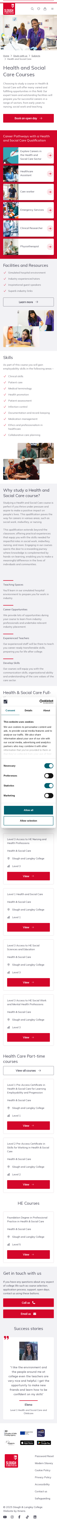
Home (6, 55)
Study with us (20, 55)
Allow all (28, 810)
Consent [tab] (10, 710)
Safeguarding (42, 1498)
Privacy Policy (43, 1477)
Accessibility (42, 1484)
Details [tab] (28, 710)
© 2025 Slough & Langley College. (23, 1507)
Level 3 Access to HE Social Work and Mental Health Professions (26, 1019)
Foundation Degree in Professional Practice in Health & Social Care (27, 1236)
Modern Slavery (44, 1463)
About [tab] (46, 710)
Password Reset (44, 1456)
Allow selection (28, 820)
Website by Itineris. (14, 1511)
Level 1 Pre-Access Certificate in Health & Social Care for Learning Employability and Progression (26, 1105)
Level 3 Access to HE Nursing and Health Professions (26, 858)
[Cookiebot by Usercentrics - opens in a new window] (40, 702)
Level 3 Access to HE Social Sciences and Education (25, 964)
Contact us (41, 1491)
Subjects (36, 55)
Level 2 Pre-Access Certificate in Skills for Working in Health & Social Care (28, 1164)
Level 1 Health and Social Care (25, 911)
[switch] (48, 775)
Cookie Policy (43, 1470)
